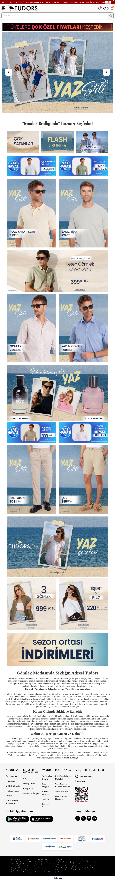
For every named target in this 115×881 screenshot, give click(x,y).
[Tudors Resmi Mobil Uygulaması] (17, 819)
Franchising (10, 781)
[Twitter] (83, 818)
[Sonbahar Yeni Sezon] (31, 166)
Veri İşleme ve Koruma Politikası (62, 785)
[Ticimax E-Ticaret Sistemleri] (58, 878)
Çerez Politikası (61, 792)
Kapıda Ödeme (45, 793)
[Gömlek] (92, 142)
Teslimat (46, 799)
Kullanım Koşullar (46, 805)
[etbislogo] (81, 794)
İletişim (26, 779)
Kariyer (9, 796)
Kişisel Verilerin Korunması (12, 802)
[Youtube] (94, 818)
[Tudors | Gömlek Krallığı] (22, 8)
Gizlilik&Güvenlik (13, 786)
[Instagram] (89, 818)
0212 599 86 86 (86, 776)
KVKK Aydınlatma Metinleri (63, 777)
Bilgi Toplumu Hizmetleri (61, 797)
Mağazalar (80, 781)
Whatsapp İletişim (31, 794)
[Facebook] (77, 818)
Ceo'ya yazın (11, 776)
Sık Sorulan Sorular (47, 777)
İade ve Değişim (45, 785)
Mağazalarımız (12, 791)
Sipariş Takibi (29, 784)
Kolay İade (28, 789)
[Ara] (110, 16)
